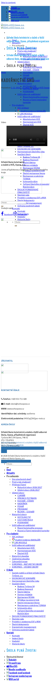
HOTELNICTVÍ (24, 517)
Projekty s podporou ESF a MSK (31, 197)
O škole (10, 569)
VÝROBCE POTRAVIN (27, 498)
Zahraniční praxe (19, 561)
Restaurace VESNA (25, 597)
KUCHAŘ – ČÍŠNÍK (31, 69)
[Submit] (2, 206)
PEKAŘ (26, 75)
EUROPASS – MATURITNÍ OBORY (27, 564)
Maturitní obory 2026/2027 (29, 487)
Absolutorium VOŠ (31, 119)
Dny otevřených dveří (21, 479)
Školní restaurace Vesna (34, 173)
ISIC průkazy (23, 107)
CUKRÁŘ (21, 495)
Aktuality (3, 72)
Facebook (24, 14)
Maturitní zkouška (20, 556)
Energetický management (29, 203)
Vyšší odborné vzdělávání (28, 94)
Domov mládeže (30, 165)
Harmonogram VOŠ (32, 121)
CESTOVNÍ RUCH (25, 519)
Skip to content (8, 2)
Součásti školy (18, 583)
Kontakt (16, 208)
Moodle (21, 12)
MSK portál (15, 20)
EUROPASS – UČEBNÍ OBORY (25, 567)
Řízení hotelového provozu (35, 97)
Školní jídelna (29, 162)
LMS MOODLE (26, 113)
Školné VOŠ (28, 124)
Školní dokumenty (25, 200)
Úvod (9, 469)
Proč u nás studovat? (27, 51)
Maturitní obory (24, 83)
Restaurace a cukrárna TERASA (31, 605)
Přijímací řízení (19, 484)
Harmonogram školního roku (25, 581)
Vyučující (21, 216)
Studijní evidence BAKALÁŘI (33, 111)
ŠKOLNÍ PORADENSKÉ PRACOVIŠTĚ (28, 616)
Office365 (13, 666)
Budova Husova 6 (30, 159)
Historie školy (18, 643)
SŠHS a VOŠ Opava (41, 87)
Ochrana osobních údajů (28, 205)
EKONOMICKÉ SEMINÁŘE (23, 578)
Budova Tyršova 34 (25, 586)
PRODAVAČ (22, 509)
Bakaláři (12, 659)
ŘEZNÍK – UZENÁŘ (25, 511)
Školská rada (23, 195)
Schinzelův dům (24, 608)
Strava (17, 8)
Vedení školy (17, 638)
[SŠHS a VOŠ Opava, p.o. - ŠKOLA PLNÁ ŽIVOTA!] (12, 26)
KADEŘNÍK (28, 72)
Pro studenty (18, 105)
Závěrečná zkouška (21, 558)
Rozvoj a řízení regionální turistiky (33, 530)
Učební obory (23, 61)
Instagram (25, 16)
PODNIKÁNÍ (28, 91)
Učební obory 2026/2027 (28, 490)
